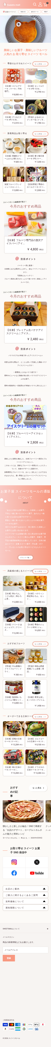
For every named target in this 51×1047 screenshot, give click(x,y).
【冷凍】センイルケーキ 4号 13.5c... (35, 87)
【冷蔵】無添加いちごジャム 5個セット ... (13, 698)
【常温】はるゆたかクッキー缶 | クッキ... (36, 118)
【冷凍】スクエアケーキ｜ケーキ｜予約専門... (13, 88)
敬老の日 (23, 11)
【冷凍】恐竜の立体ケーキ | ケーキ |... (13, 740)
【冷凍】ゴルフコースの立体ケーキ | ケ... (36, 740)
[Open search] (35, 4)
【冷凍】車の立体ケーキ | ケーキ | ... (13, 768)
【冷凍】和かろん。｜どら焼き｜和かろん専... (13, 596)
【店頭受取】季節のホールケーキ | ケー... (36, 185)
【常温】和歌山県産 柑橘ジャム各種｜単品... (35, 669)
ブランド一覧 (24, 557)
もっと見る (38, 64)
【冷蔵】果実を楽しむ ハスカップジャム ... (35, 700)
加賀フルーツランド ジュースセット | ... (13, 185)
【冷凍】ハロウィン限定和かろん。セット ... (35, 596)
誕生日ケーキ (34, 11)
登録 (9, 958)
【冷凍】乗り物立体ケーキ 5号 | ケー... (35, 157)
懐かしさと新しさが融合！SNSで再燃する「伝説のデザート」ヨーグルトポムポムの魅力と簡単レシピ (22, 830)
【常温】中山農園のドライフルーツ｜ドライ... (13, 669)
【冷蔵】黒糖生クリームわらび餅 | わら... (13, 157)
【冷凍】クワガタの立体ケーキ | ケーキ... (36, 768)
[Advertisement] (25, 987)
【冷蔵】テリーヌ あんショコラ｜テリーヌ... (13, 627)
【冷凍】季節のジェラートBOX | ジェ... (35, 625)
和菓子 (46, 11)
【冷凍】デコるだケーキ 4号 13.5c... (13, 118)
